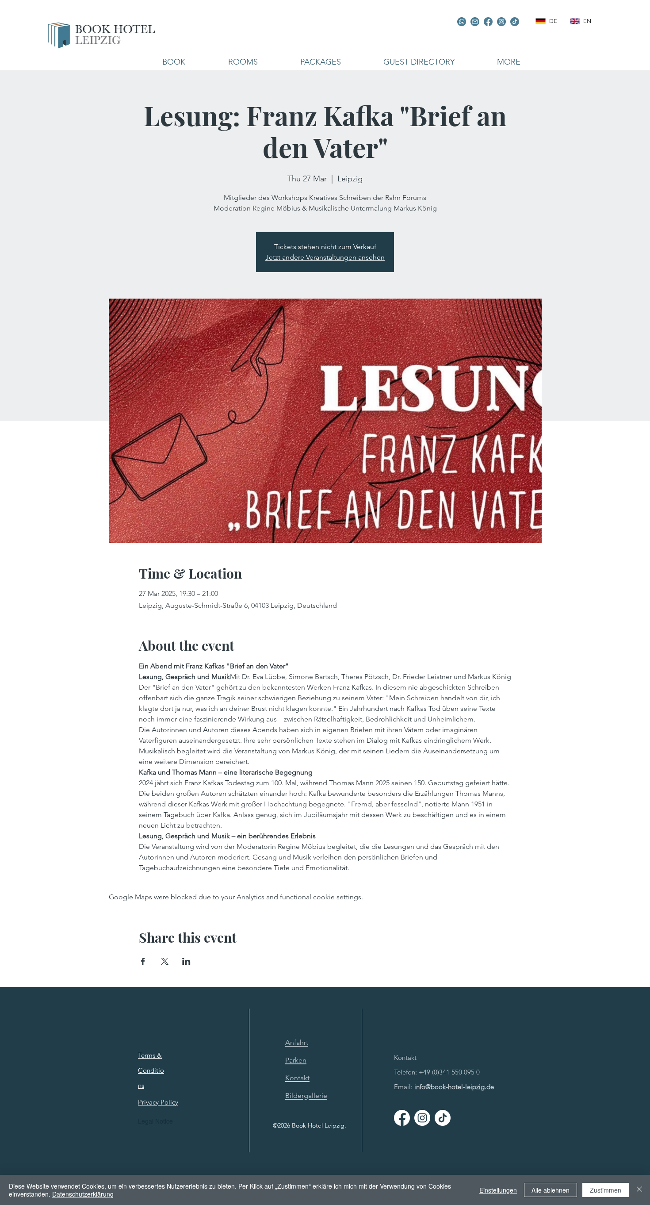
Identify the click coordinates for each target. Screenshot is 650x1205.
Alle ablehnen (550, 1190)
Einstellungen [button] (498, 1190)
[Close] (639, 1190)
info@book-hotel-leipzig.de (454, 1086)
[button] (242, 62)
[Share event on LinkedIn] (186, 961)
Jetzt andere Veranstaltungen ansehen (325, 257)
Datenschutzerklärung (83, 1194)
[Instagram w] (422, 1118)
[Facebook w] (402, 1118)
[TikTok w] (443, 1118)
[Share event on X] (165, 961)
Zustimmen (605, 1190)
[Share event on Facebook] (143, 961)
